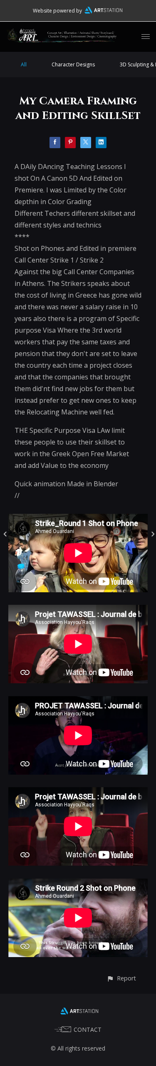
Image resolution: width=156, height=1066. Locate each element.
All (24, 64)
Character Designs (73, 64)
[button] (121, 978)
